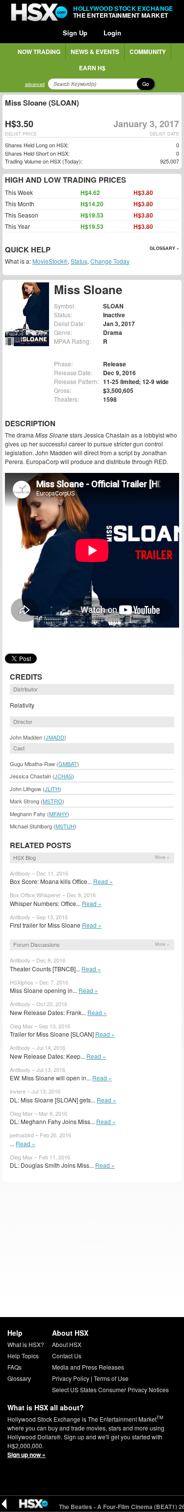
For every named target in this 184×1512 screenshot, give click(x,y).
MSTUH (65, 826)
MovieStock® (50, 261)
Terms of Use (111, 1378)
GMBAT (67, 764)
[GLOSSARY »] (52, 250)
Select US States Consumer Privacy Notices (110, 1389)
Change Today (110, 261)
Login (112, 32)
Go (145, 84)
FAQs (14, 1367)
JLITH (52, 789)
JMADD (55, 737)
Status (79, 261)
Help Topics (23, 1355)
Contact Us (66, 1355)
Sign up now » (26, 1454)
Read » (103, 881)
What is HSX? (25, 1344)
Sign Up (75, 32)
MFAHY (58, 814)
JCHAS (63, 776)
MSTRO (52, 801)
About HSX (66, 1344)
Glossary (19, 1378)
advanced (35, 84)
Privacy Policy (70, 1378)
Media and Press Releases (88, 1367)
